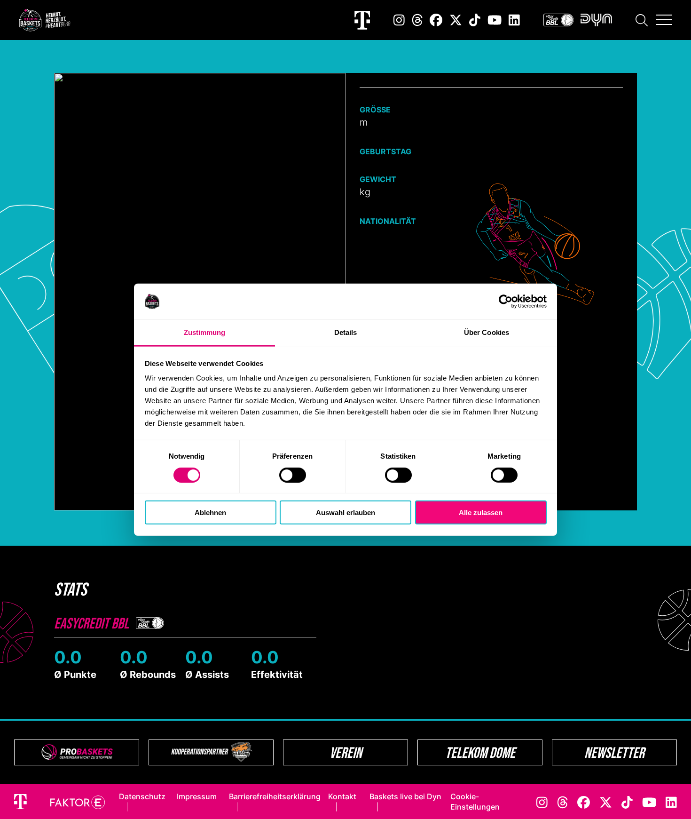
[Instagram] (399, 20)
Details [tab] (345, 332)
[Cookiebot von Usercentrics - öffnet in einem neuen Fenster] (505, 301)
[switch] (292, 474)
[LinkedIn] (514, 20)
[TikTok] (474, 20)
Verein (346, 752)
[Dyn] (596, 20)
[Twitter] (455, 20)
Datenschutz (142, 796)
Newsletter (614, 752)
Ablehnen (210, 513)
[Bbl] (558, 20)
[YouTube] (494, 20)
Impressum (197, 796)
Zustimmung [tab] (205, 332)
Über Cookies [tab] (486, 332)
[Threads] (417, 20)
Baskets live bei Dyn (405, 796)
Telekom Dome (480, 752)
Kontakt (342, 796)
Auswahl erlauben (345, 513)
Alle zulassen (481, 513)
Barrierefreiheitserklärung (275, 796)
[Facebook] (436, 20)
